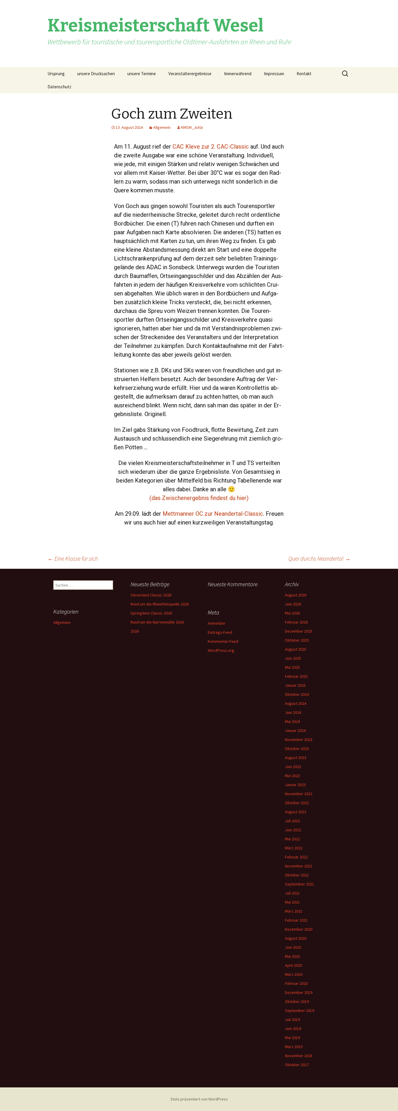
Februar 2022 (296, 857)
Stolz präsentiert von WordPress (199, 1099)
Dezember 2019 (298, 992)
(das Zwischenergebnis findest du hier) (199, 497)
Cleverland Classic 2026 (151, 595)
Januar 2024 (295, 730)
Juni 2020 (293, 947)
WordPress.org (221, 650)
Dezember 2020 (298, 929)
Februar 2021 (296, 920)
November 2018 (298, 1055)
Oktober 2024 (297, 694)
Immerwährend (237, 73)
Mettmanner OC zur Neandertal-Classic (213, 513)
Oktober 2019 (297, 1001)
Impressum (274, 73)
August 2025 (295, 649)
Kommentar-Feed (223, 641)
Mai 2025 (292, 667)
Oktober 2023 (297, 748)
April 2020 (293, 965)
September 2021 (299, 884)
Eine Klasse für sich (72, 558)
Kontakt (304, 73)
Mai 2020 (292, 956)
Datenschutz (59, 86)
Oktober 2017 (297, 1064)
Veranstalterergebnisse (190, 73)
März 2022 (293, 848)
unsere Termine (141, 73)
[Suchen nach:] (346, 74)
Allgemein (161, 127)
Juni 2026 (293, 604)
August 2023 (295, 757)
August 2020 (295, 938)
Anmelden (216, 623)
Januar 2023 (295, 784)
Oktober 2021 (297, 875)
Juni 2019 (293, 1028)
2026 (135, 631)
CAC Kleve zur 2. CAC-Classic (210, 146)
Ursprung (56, 73)
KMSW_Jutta (192, 127)
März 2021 (293, 911)
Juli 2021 (292, 893)
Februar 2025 (296, 676)
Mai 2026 (292, 613)
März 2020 (293, 974)
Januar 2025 (295, 685)
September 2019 (299, 1010)
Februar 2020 (296, 983)
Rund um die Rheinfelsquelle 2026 (160, 604)
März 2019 (293, 1046)
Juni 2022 (293, 829)
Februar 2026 (296, 622)
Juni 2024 (293, 712)
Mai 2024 (292, 721)
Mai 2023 (292, 775)
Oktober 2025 (297, 640)
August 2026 (295, 595)
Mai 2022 (292, 838)
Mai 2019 (292, 1037)
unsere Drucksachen (96, 73)
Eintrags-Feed (220, 632)
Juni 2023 (293, 766)
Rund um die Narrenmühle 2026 (157, 622)
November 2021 (298, 866)
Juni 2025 (293, 658)
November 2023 (298, 739)
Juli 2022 (292, 820)
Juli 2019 (292, 1019)
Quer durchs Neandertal (319, 558)
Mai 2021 (292, 902)
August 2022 (295, 811)
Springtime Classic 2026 (151, 613)
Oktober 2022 (297, 802)
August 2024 (295, 703)
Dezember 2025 (298, 631)
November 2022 (298, 793)
